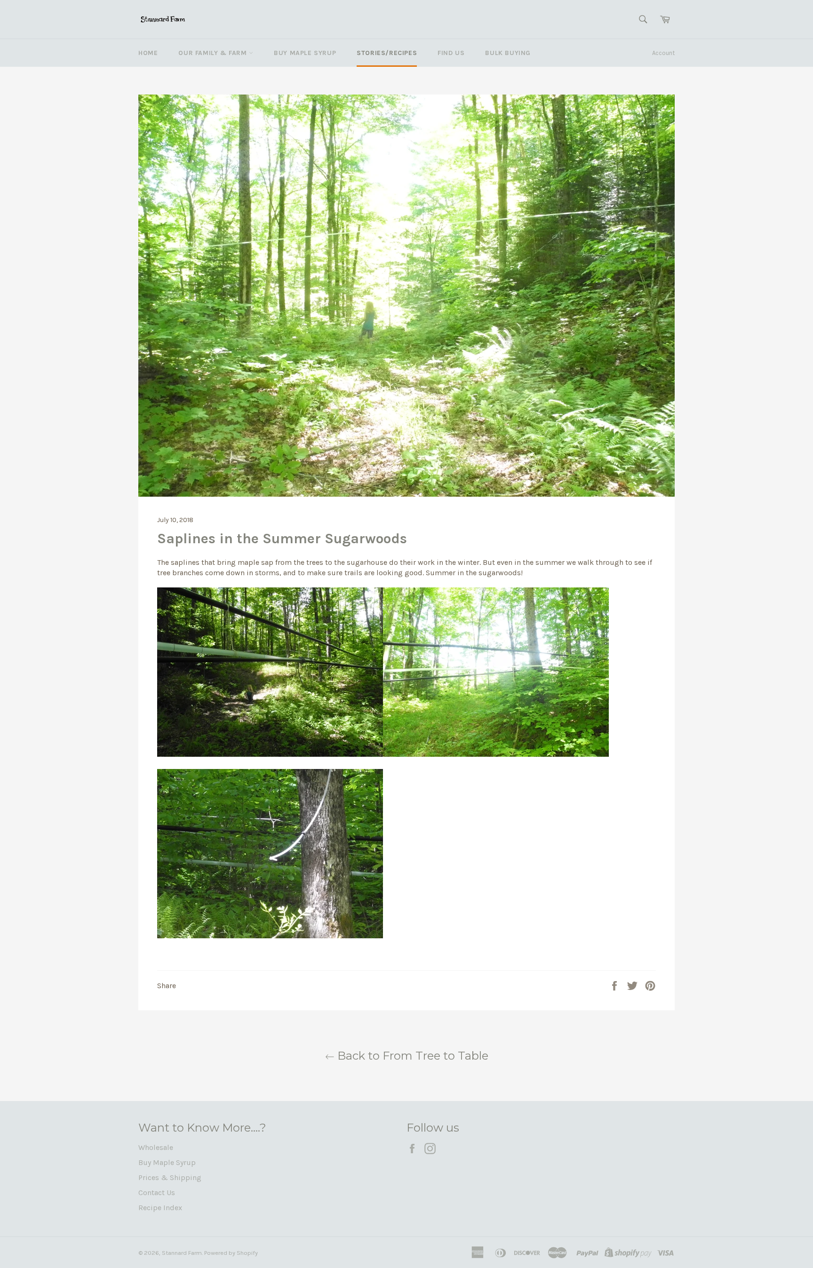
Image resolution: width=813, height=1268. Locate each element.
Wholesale (155, 1147)
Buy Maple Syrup (305, 53)
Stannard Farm (182, 1252)
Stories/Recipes (387, 53)
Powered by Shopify (231, 1252)
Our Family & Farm (213, 53)
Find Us (451, 53)
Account (663, 52)
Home (148, 53)
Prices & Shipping (169, 1177)
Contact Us (156, 1192)
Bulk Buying (508, 53)
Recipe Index (160, 1207)
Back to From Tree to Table (411, 1055)
